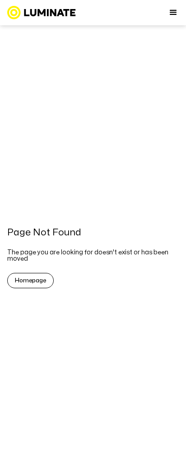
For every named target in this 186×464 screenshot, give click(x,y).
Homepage (30, 280)
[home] (41, 12)
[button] (173, 12)
